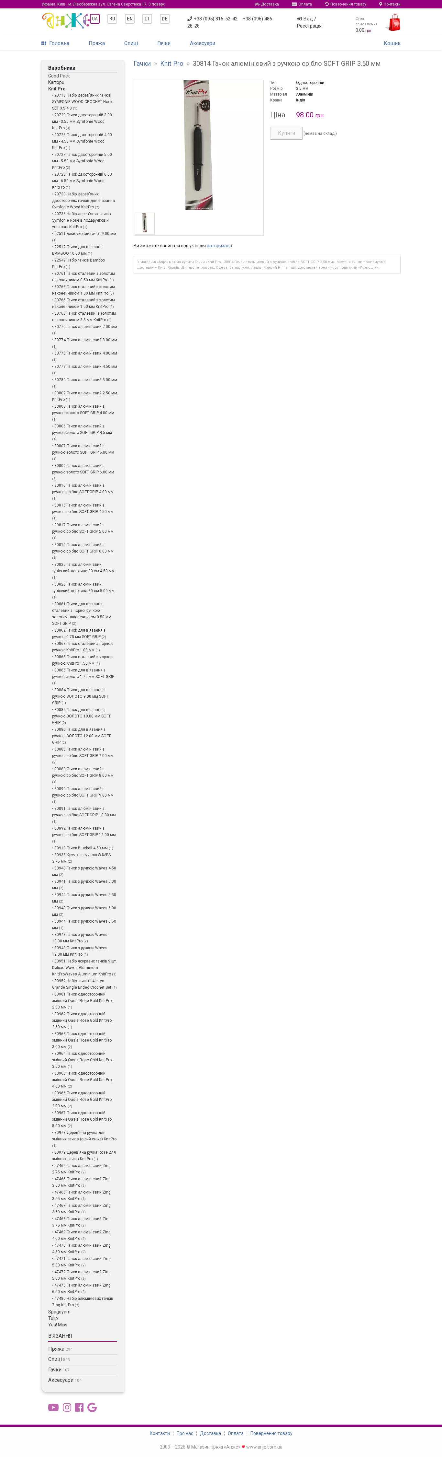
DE (165, 19)
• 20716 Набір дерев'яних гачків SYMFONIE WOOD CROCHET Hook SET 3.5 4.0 (82, 102)
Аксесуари (202, 43)
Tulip (53, 1318)
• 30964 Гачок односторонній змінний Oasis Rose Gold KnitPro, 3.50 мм (82, 1060)
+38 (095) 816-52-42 (216, 19)
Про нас (185, 1433)
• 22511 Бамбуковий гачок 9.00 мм (84, 233)
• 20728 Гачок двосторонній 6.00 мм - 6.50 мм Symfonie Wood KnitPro (82, 181)
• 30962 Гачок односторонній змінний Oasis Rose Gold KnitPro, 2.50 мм (82, 1020)
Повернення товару (348, 4)
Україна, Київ (103, 4)
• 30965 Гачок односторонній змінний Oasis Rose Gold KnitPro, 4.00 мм (82, 1080)
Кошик (392, 43)
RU (112, 19)
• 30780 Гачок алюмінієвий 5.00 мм (84, 380)
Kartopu (56, 82)
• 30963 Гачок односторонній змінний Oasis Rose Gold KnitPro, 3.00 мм (82, 1040)
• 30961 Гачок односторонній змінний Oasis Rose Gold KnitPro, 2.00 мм (82, 1000)
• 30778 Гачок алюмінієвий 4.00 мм (84, 353)
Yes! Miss (57, 1324)
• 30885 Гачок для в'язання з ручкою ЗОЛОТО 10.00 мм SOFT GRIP (81, 716)
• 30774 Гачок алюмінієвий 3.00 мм (84, 340)
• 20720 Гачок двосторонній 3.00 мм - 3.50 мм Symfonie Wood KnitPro (82, 121)
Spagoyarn (59, 1311)
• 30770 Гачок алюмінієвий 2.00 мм (84, 326)
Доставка (270, 4)
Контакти (392, 4)
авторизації (219, 245)
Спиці (131, 43)
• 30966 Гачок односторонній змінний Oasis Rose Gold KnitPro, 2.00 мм (82, 1099)
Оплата (305, 4)
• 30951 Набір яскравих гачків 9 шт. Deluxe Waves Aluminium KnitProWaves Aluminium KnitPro (84, 967)
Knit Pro (57, 88)
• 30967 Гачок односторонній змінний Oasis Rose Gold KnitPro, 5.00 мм (82, 1119)
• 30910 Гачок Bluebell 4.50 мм (80, 848)
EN (130, 19)
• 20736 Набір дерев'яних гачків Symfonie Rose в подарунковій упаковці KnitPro (81, 220)
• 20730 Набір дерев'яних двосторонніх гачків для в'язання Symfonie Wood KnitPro (83, 200)
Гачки (164, 43)
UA (95, 19)
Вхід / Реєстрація (309, 22)
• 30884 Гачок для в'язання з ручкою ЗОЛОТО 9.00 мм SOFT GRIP (80, 696)
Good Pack (59, 75)
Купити (286, 133)
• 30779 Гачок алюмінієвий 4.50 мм (84, 366)
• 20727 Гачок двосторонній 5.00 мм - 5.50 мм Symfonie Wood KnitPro (82, 161)
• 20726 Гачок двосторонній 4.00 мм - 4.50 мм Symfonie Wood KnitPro (82, 141)
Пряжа (97, 43)
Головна (59, 43)
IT (147, 19)
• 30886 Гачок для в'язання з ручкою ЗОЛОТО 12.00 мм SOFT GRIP (81, 736)
